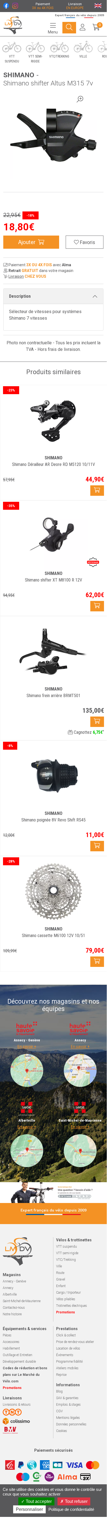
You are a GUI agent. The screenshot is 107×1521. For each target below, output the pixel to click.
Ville (59, 1266)
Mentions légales (68, 1418)
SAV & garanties (67, 1398)
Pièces (7, 1335)
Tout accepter (38, 1501)
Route (60, 1273)
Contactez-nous (14, 1308)
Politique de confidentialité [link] (71, 1509)
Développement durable (19, 1362)
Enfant (61, 1286)
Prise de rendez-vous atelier (75, 1342)
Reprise (61, 1375)
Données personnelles (71, 1424)
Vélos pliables (65, 1299)
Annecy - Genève (14, 1281)
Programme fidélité (69, 1362)
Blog (59, 1391)
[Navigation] (69, 27)
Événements (64, 1355)
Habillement (11, 1348)
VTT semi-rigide (67, 1253)
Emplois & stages (68, 1405)
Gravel (60, 1279)
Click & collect (66, 1335)
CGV (59, 1411)
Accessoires (11, 1342)
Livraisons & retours (17, 1405)
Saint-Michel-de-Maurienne (22, 1301)
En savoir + (27, 1046)
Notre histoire (12, 1314)
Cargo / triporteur (68, 1292)
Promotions (65, 1312)
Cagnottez (88, 732)
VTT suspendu (66, 1246)
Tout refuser (76, 1501)
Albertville (10, 1294)
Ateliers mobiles (67, 1368)
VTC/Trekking (66, 1260)
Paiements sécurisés (53, 1450)
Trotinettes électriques (71, 1306)
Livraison (16, 276)
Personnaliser (29, 1509)
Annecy (8, 1288)
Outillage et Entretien (17, 1355)
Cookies (61, 1431)
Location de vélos (68, 1348)
